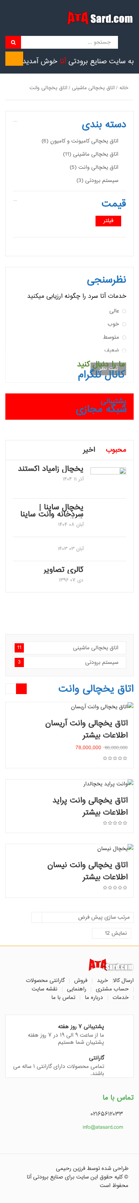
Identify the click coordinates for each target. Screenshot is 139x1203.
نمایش (116, 933)
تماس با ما (63, 997)
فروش (80, 980)
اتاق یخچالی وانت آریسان (86, 723)
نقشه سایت (44, 989)
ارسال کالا (123, 980)
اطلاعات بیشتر (105, 735)
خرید (102, 980)
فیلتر (108, 221)
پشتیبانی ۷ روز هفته (81, 1027)
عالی (114, 311)
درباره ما (94, 997)
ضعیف (111, 350)
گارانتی (96, 1058)
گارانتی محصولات (45, 980)
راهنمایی (76, 989)
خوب (113, 324)
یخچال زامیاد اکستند (50, 469)
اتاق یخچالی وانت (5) (94, 167)
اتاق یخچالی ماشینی (93, 88)
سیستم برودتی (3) (97, 181)
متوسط (111, 337)
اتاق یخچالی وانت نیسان (87, 865)
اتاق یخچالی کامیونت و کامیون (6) (80, 141)
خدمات (121, 997)
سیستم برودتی (68, 662)
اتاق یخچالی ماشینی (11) (90, 154)
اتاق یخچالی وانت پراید (90, 800)
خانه (123, 88)
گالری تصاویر (63, 570)
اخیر (89, 450)
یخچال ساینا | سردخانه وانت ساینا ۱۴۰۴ (51, 514)
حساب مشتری (112, 989)
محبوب (116, 450)
